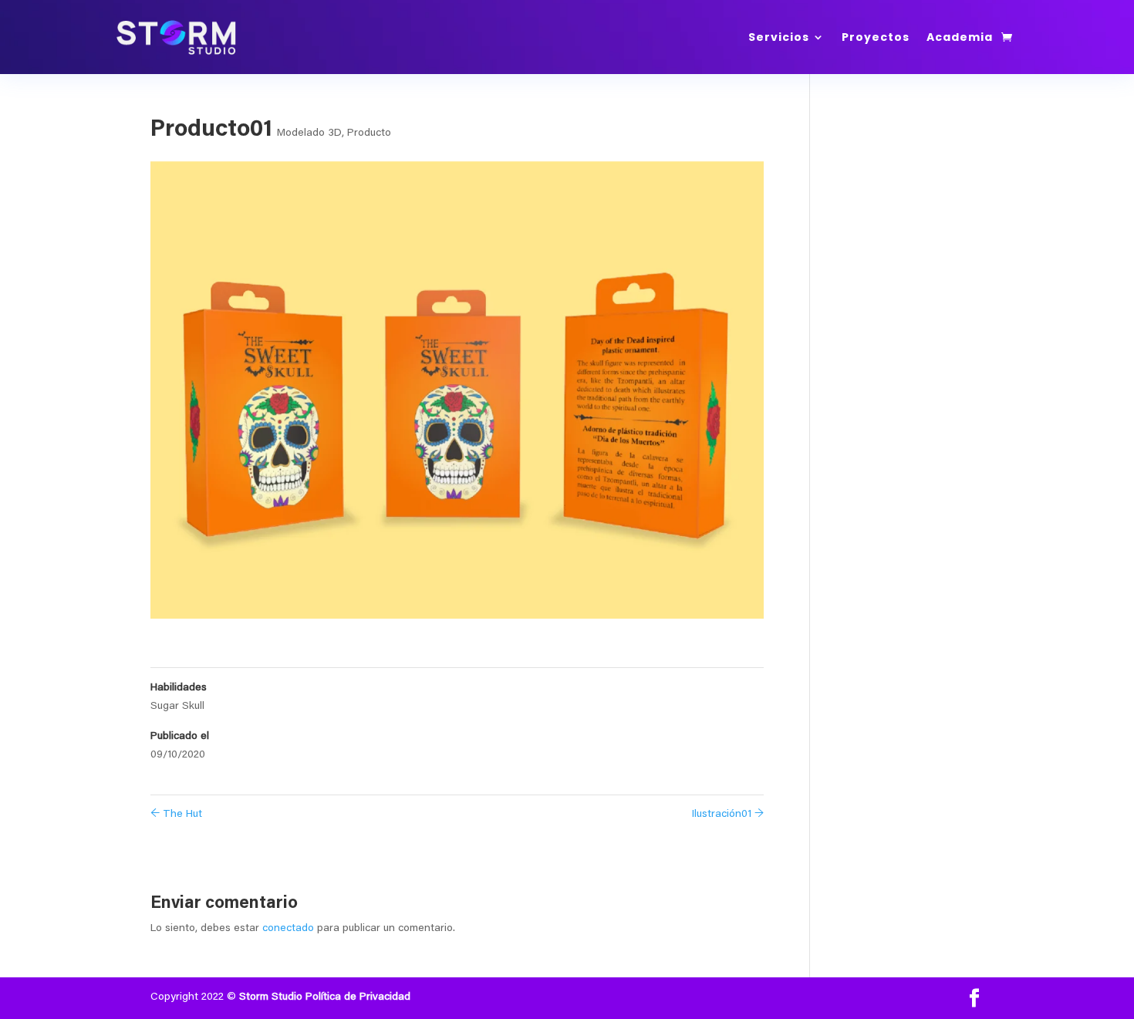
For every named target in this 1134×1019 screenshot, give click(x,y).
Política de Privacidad (357, 997)
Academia (959, 37)
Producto (369, 133)
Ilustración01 (728, 814)
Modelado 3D (309, 133)
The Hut (176, 814)
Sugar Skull (177, 706)
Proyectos (876, 37)
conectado (288, 928)
